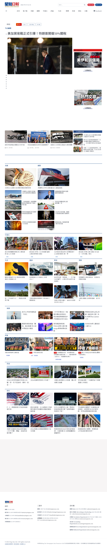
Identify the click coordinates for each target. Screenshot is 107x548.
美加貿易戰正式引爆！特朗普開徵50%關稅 (37, 33)
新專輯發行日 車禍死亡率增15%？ (38, 278)
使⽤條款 (16, 544)
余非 (32, 355)
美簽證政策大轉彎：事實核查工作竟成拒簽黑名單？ (88, 430)
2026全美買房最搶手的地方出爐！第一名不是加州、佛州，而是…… (18, 382)
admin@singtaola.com (93, 509)
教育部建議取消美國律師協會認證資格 (29, 212)
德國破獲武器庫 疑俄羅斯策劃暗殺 (61, 192)
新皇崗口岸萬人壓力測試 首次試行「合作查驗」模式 (89, 253)
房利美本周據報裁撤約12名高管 (29, 222)
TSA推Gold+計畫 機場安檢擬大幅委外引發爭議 (92, 135)
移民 (79, 11)
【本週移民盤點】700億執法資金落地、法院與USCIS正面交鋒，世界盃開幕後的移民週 (88, 409)
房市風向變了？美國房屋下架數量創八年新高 (89, 381)
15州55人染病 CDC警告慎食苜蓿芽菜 (18, 188)
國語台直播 (98, 5)
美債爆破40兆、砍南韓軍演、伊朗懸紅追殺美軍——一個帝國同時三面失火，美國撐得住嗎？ (65, 354)
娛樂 (67, 11)
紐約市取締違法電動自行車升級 (15, 145)
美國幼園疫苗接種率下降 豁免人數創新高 (40, 299)
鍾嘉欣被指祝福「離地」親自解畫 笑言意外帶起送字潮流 (29, 325)
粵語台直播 (91, 5)
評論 (6, 335)
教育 (55, 260)
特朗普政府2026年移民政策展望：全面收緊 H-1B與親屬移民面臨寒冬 (64, 431)
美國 (32, 11)
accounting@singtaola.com (85, 523)
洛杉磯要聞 (57, 147)
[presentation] (40, 56)
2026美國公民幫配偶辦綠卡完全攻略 (40, 430)
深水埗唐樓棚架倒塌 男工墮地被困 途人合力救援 (15, 253)
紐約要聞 (10, 147)
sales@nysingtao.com (28, 512)
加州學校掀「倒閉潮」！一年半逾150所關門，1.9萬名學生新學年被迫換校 (64, 279)
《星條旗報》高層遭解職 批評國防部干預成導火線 (29, 203)
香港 (7, 256)
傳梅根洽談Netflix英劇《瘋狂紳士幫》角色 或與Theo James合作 (92, 315)
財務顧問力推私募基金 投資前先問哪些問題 (89, 278)
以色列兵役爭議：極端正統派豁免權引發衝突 (62, 212)
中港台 (45, 11)
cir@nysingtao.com (27, 518)
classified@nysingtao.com (24, 515)
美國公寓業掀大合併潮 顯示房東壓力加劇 (65, 381)
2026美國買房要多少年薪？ (40, 380)
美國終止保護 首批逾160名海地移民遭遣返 (29, 192)
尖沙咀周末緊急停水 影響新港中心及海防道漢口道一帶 (64, 253)
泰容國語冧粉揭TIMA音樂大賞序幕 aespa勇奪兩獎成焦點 (60, 327)
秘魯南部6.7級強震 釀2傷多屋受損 (62, 222)
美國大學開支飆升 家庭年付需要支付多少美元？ (64, 301)
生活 (6, 260)
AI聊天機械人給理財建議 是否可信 (89, 299)
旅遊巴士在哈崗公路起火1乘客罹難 (61, 145)
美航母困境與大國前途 (12, 352)
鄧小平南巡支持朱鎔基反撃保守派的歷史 (89, 353)
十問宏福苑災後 (36, 352)
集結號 (36, 355)
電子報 (25, 11)
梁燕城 (81, 357)
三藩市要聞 (36, 147)
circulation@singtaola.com (85, 519)
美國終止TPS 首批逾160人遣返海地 (50, 188)
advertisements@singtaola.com (81, 514)
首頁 (18, 11)
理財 (80, 260)
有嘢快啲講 (58, 359)
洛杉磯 (53, 147)
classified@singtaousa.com (57, 515)
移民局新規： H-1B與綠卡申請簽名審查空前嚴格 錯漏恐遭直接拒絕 (41, 409)
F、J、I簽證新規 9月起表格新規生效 (17, 408)
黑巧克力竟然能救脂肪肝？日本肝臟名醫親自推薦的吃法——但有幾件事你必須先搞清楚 (92, 142)
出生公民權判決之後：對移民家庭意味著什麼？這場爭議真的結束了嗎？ (64, 409)
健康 (31, 260)
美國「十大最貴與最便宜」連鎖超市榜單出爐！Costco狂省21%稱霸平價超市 (92, 149)
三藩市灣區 (31, 147)
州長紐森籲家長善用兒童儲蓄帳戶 (38, 145)
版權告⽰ (23, 544)
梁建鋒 (8, 355)
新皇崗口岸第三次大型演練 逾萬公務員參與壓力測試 (39, 253)
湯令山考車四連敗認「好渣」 (29, 313)
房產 (73, 11)
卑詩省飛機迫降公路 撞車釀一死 (61, 202)
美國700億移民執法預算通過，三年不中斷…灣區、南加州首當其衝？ (17, 431)
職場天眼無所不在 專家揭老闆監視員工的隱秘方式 (15, 278)
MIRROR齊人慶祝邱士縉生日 (92, 324)
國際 (38, 11)
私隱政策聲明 (9, 544)
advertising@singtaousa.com (57, 512)
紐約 (7, 147)
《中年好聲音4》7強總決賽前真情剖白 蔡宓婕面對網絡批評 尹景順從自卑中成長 (61, 315)
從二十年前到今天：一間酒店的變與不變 (15, 299)
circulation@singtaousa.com (48, 520)
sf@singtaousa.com (53, 509)
